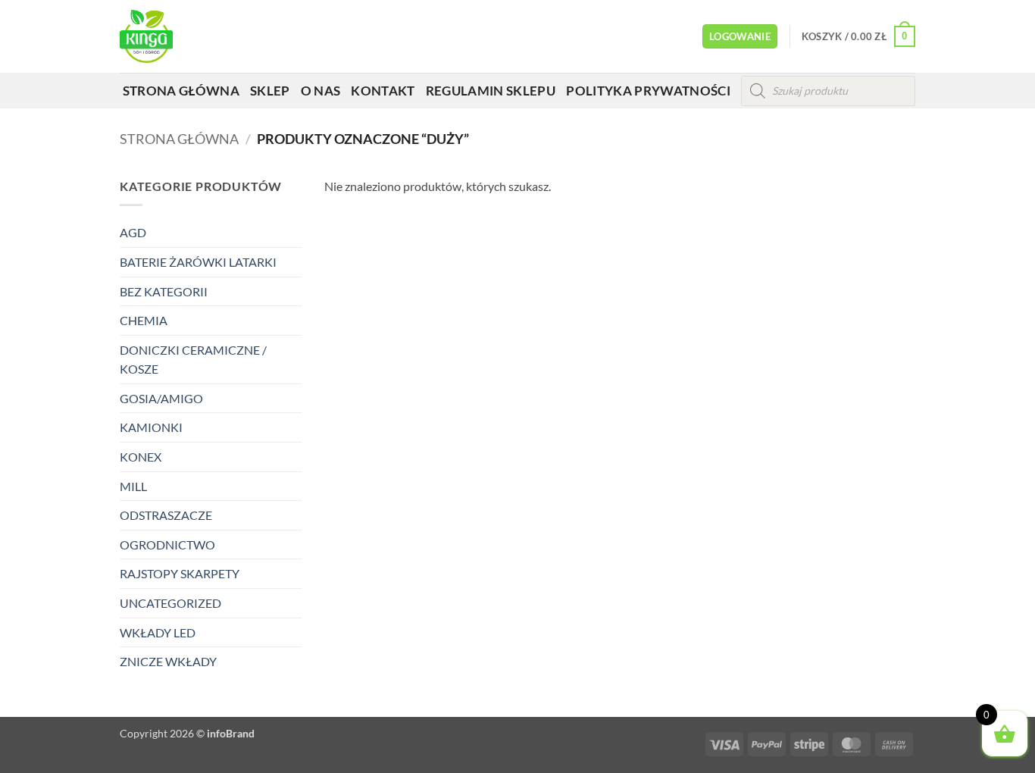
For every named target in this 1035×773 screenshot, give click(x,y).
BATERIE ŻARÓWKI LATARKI (198, 262)
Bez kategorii (164, 291)
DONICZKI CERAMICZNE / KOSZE (193, 360)
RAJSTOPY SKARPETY (179, 573)
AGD (133, 232)
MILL (133, 486)
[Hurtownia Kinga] (174, 36)
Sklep (270, 91)
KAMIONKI (151, 427)
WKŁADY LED (157, 632)
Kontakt (382, 91)
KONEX (140, 456)
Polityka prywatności (648, 91)
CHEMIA (143, 320)
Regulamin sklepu (490, 91)
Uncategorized (170, 603)
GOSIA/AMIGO (161, 398)
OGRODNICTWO (167, 544)
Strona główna (181, 91)
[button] (739, 36)
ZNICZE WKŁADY (168, 661)
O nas (321, 91)
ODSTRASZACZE (166, 515)
